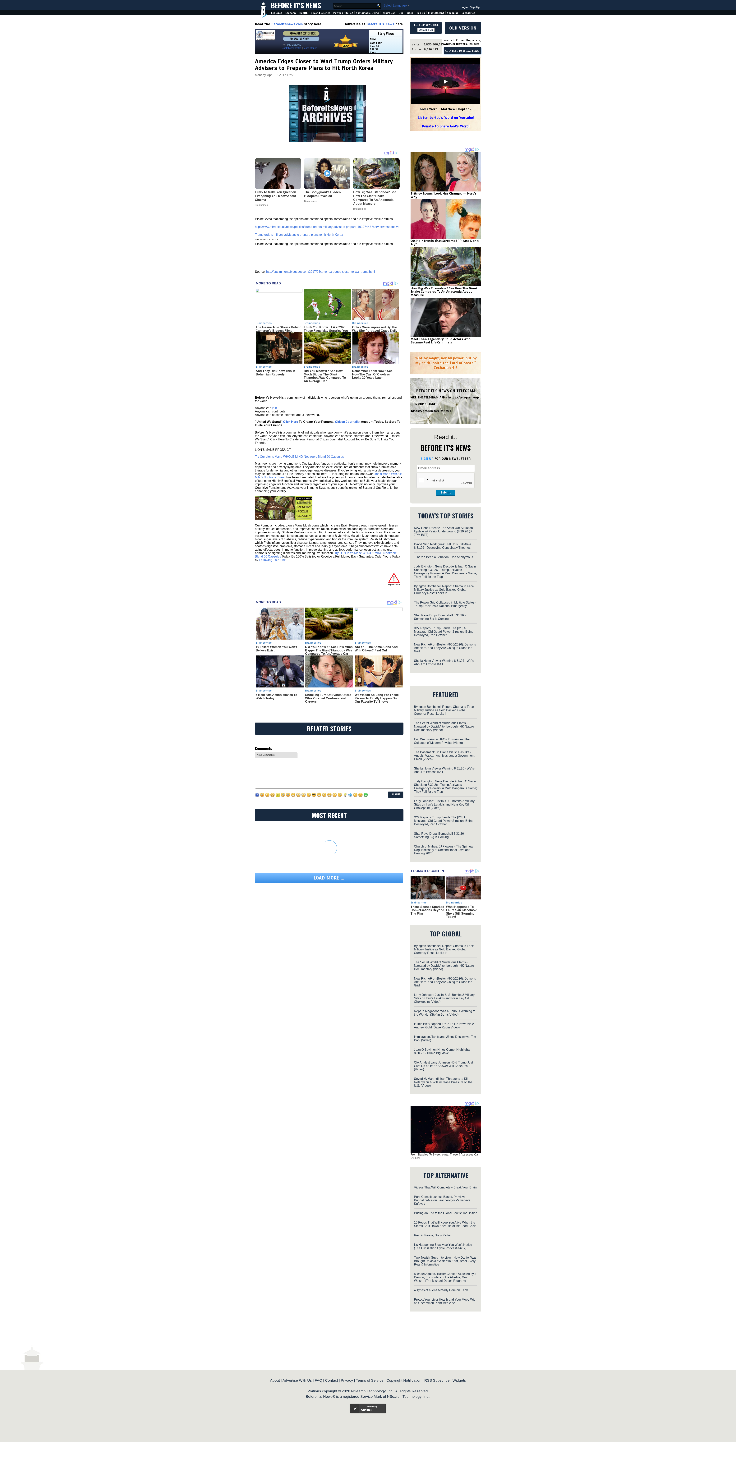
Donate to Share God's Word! (446, 126)
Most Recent (436, 13)
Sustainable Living (367, 13)
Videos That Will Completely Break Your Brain (445, 1187)
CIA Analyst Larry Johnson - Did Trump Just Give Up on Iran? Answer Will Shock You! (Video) (443, 1066)
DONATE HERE (426, 30)
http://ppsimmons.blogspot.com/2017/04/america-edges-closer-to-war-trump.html (320, 271)
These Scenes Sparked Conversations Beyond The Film (427, 910)
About (275, 1380)
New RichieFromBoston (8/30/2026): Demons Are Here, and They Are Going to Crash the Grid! (445, 648)
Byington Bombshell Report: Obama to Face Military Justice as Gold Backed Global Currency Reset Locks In (444, 590)
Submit (446, 492)
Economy (290, 13)
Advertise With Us (297, 1380)
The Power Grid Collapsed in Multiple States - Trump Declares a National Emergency (445, 604)
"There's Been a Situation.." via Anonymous (443, 557)
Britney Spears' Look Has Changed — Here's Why (443, 195)
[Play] (445, 81)
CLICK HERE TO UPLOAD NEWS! (462, 51)
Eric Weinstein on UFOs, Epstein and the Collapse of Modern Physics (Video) (442, 741)
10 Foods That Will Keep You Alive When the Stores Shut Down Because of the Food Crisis (445, 1224)
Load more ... (329, 878)
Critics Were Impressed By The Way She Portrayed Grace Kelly (374, 329)
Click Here (290, 421)
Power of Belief (343, 13)
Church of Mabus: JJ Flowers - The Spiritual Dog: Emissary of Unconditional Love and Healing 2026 (443, 850)
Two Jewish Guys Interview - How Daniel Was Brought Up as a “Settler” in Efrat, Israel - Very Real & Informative (445, 1261)
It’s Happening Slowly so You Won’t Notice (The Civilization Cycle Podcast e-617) (443, 1246)
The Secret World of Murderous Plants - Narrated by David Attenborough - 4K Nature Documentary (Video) (444, 726)
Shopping (452, 13)
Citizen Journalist (347, 421)
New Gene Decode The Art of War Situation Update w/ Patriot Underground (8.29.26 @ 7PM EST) (443, 531)
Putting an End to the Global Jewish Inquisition (445, 1213)
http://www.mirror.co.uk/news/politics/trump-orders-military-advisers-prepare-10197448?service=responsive (327, 226)
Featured (276, 13)
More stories (310, 48)
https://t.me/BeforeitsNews (431, 411)
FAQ (318, 1380)
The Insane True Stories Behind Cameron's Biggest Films (278, 329)
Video (410, 13)
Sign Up (475, 7)
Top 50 (420, 13)
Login (464, 7)
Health (303, 13)
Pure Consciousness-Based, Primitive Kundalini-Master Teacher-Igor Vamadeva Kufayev (442, 1200)
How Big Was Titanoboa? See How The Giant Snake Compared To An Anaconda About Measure (444, 291)
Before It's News (296, 5)
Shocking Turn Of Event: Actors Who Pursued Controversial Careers (328, 698)
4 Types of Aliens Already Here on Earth (441, 1290)
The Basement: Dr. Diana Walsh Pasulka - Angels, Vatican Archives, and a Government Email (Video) (444, 756)
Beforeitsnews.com (287, 24)
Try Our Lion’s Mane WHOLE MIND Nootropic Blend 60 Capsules (299, 456)
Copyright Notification (403, 1380)
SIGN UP (427, 459)
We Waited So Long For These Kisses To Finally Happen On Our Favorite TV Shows (377, 698)
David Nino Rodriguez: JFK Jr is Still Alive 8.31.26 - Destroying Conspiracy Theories (442, 546)
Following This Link (272, 560)
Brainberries (264, 322)
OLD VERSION (462, 28)
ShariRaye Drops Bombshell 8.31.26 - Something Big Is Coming (440, 617)
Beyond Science (320, 13)
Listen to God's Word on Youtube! (446, 117)
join (274, 408)
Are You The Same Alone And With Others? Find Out (376, 648)
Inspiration (388, 13)
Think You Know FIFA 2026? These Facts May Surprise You (326, 329)
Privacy (347, 1380)
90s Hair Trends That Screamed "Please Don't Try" (445, 242)
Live (400, 13)
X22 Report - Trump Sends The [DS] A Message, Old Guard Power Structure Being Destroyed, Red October (443, 632)
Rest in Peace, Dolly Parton (433, 1235)
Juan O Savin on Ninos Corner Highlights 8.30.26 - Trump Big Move (442, 1051)
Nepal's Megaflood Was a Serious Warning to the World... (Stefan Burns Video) (444, 1012)
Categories (468, 13)
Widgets (459, 1380)
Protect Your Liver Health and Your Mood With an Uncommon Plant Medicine (445, 1301)
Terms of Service (370, 1380)
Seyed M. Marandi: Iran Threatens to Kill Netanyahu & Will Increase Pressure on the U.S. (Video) (443, 1082)
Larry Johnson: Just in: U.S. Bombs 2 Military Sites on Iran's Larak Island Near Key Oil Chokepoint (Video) (444, 804)
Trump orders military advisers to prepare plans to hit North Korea (299, 234)
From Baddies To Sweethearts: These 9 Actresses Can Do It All (445, 1156)
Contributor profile (291, 48)
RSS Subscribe (437, 1380)
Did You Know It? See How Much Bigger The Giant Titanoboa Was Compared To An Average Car (325, 376)
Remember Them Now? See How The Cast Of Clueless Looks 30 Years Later (372, 374)
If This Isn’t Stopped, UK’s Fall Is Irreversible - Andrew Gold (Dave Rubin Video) (445, 1025)
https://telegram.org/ (463, 397)
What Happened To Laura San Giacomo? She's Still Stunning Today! (461, 912)
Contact (331, 1380)
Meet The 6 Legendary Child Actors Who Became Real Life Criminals (441, 341)
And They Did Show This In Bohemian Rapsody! (275, 372)
